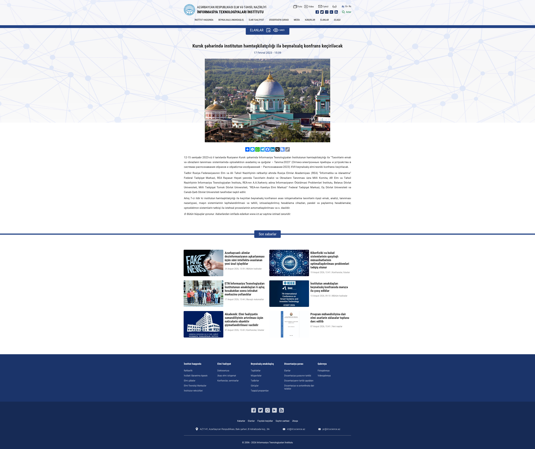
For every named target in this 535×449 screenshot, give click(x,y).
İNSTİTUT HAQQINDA (204, 20)
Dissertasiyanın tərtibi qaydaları (298, 380)
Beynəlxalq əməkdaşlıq (262, 364)
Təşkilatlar (256, 370)
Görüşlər (255, 385)
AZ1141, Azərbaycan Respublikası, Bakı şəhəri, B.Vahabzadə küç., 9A (235, 429)
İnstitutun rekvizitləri (193, 390)
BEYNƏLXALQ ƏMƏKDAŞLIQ (231, 20)
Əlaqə (295, 421)
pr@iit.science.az (331, 429)
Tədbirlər (255, 380)
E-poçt (325, 6)
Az (343, 6)
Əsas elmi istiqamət (226, 375)
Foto (300, 6)
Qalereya (322, 364)
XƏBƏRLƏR (310, 20)
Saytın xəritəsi (282, 421)
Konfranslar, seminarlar (228, 380)
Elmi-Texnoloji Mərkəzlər (195, 385)
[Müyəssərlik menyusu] (334, 6)
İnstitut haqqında (192, 364)
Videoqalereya (324, 375)
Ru (350, 6)
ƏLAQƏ (337, 20)
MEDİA (297, 20)
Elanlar (287, 370)
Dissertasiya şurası (293, 364)
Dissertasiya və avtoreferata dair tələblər (299, 387)
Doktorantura (223, 370)
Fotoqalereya (323, 370)
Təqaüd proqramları (260, 390)
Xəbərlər (241, 421)
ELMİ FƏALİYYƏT (256, 20)
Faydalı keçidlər (265, 421)
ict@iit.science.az (296, 429)
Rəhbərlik (188, 370)
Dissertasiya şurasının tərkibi (297, 375)
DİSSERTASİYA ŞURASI (279, 20)
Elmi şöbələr (189, 380)
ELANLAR (324, 20)
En (346, 6)
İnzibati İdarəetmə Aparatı (196, 375)
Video (311, 6)
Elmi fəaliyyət (224, 364)
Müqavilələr (256, 375)
